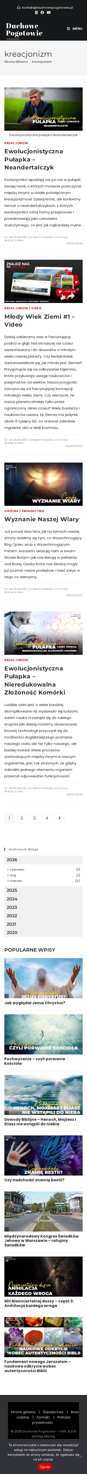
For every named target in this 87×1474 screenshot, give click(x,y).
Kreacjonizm (16, 143)
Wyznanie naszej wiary (41, 519)
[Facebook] (42, 12)
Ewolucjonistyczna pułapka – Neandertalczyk (33, 159)
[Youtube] (48, 12)
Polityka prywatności (51, 1420)
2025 (12, 890)
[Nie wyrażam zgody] (81, 1456)
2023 (12, 907)
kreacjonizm (42, 61)
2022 (12, 915)
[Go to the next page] (59, 818)
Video (36, 308)
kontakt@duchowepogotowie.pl (47, 7)
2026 (12, 859)
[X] (37, 12)
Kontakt (43, 1417)
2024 (12, 899)
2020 (12, 932)
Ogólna (11, 511)
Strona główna (23, 1412)
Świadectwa (33, 511)
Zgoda (45, 1467)
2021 (11, 924)
